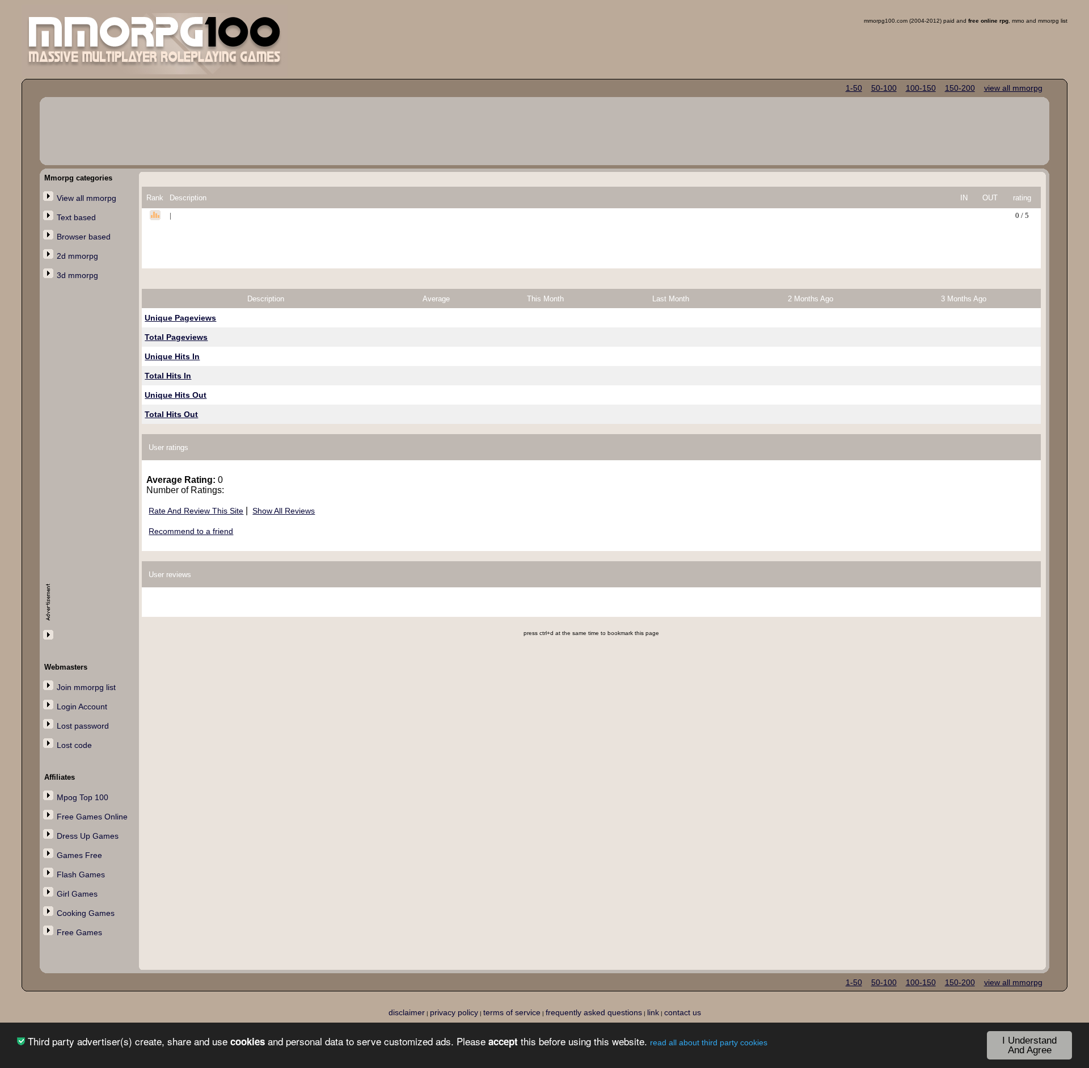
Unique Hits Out (175, 395)
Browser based (84, 236)
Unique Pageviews (180, 317)
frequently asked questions (594, 1012)
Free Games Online (92, 816)
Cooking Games (86, 913)
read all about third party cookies (708, 1042)
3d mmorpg (77, 275)
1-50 (854, 87)
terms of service (512, 1012)
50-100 (884, 87)
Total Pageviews (176, 337)
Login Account (82, 706)
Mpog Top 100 (82, 797)
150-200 (960, 87)
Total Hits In (168, 375)
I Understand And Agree (1029, 1045)
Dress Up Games (88, 835)
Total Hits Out (171, 414)
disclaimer (407, 1012)
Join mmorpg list (86, 687)
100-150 (921, 87)
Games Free (79, 855)
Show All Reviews (283, 510)
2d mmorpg (77, 255)
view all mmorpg (1013, 87)
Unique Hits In (172, 356)
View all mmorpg (86, 198)
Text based (76, 217)
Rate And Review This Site (196, 510)
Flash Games (81, 874)
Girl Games (77, 893)
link (653, 1012)
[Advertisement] (91, 469)
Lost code (74, 745)
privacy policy (454, 1012)
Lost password (83, 725)
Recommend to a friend (191, 531)
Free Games (79, 932)
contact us (682, 1012)
